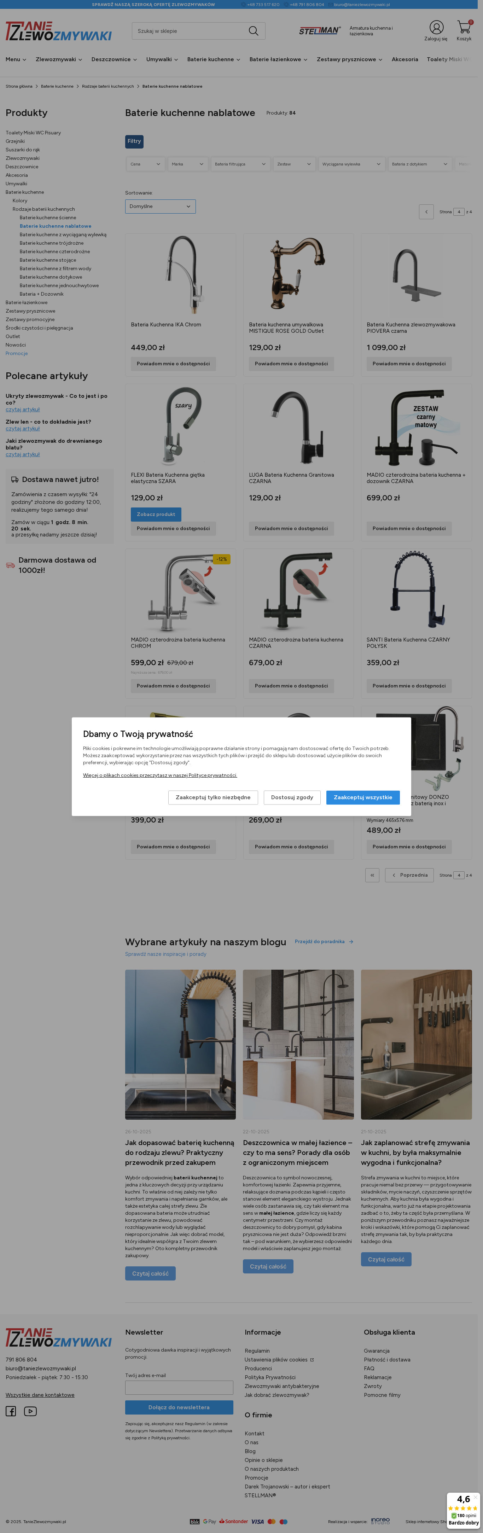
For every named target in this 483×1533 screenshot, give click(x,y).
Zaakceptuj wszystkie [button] (363, 797)
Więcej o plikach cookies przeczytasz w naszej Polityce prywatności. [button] (160, 775)
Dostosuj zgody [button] (292, 797)
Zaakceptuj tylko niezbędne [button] (213, 797)
